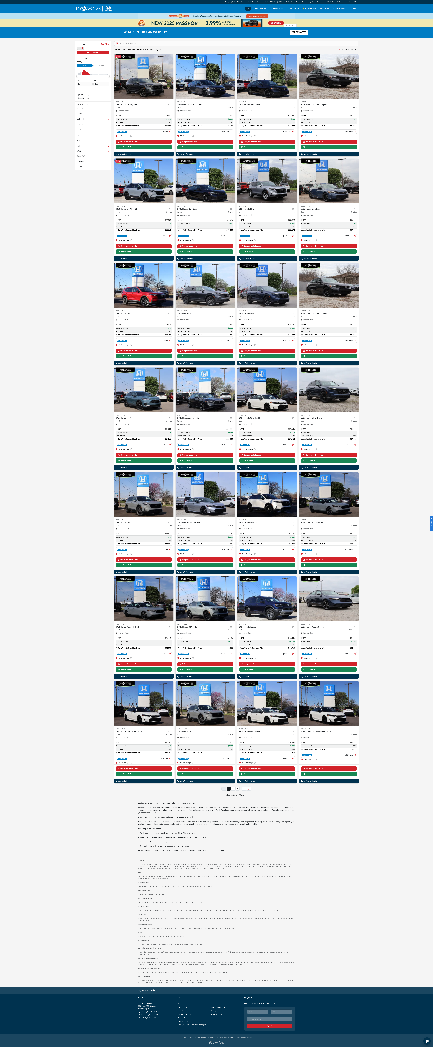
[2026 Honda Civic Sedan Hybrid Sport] (205, 76)
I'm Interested (125, 147)
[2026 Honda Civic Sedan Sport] (267, 76)
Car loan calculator (185, 1014)
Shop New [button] (259, 9)
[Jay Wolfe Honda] (94, 8)
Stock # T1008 (305, 624)
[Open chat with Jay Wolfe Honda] (427, 1041)
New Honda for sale (185, 1004)
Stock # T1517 (243, 624)
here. (200, 944)
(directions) (221, 868)
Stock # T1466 (120, 728)
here (174, 944)
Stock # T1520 (182, 310)
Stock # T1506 (182, 415)
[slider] (76, 76)
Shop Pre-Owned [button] (276, 9)
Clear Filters (105, 44)
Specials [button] (293, 9)
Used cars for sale (218, 1007)
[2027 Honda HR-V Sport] (144, 389)
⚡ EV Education (309, 9)
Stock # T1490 (305, 519)
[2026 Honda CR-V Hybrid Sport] (144, 76)
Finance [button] (323, 9)
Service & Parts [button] (338, 9)
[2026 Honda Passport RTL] (267, 598)
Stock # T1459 (182, 728)
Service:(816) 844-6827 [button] (150, 1015)
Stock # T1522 (182, 624)
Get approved (216, 1011)
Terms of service (184, 1018)
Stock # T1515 (182, 102)
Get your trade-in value (129, 141)
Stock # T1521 (305, 102)
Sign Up (270, 1026)
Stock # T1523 (243, 519)
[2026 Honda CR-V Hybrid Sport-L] (267, 494)
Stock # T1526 (243, 102)
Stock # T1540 (120, 102)
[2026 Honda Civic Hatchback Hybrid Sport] (329, 703)
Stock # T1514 (305, 310)
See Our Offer (299, 32)
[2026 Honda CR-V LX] (267, 180)
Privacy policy (216, 1014)
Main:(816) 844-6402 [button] (149, 1012)
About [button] (353, 9)
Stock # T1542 (120, 206)
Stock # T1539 (120, 310)
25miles (292, 734)
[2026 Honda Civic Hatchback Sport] (267, 389)
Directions (182, 1011)
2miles (169, 734)
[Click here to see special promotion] (216, 16)
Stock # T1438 (305, 728)
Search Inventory (248, 9)
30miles (168, 630)
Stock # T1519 (243, 310)
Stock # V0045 (120, 415)
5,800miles (352, 630)
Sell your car (183, 1007)
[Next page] (248, 789)
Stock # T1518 (305, 415)
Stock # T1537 (182, 519)
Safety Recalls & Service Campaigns (192, 1025)
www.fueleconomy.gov (160, 878)
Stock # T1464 (243, 728)
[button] (292, 2)
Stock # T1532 (243, 415)
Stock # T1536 (243, 206)
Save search (94, 52)
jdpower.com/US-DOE (203, 982)
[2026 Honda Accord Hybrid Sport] (205, 389)
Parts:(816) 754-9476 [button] (149, 1018)
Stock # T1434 (120, 624)
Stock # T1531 (182, 206)
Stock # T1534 (120, 519)
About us (214, 1004)
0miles (169, 107)
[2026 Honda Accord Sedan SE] (329, 598)
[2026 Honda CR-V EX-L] (144, 285)
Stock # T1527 (305, 206)
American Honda (184, 1021)
